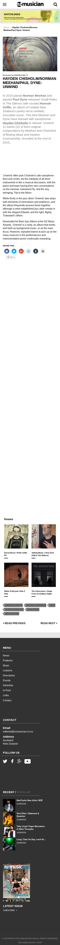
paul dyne (33, 609)
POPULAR (23, 792)
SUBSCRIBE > (10, 910)
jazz (52, 605)
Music (6, 665)
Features (8, 660)
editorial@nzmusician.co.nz (18, 731)
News (6, 655)
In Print (7, 690)
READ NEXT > (49, 623)
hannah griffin (13, 605)
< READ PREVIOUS (14, 623)
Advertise (8, 685)
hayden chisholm (36, 605)
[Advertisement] (30, 387)
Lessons (7, 670)
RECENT (8, 792)
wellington (12, 613)
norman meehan (14, 609)
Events (6, 680)
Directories (9, 675)
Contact (7, 700)
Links (6, 695)
